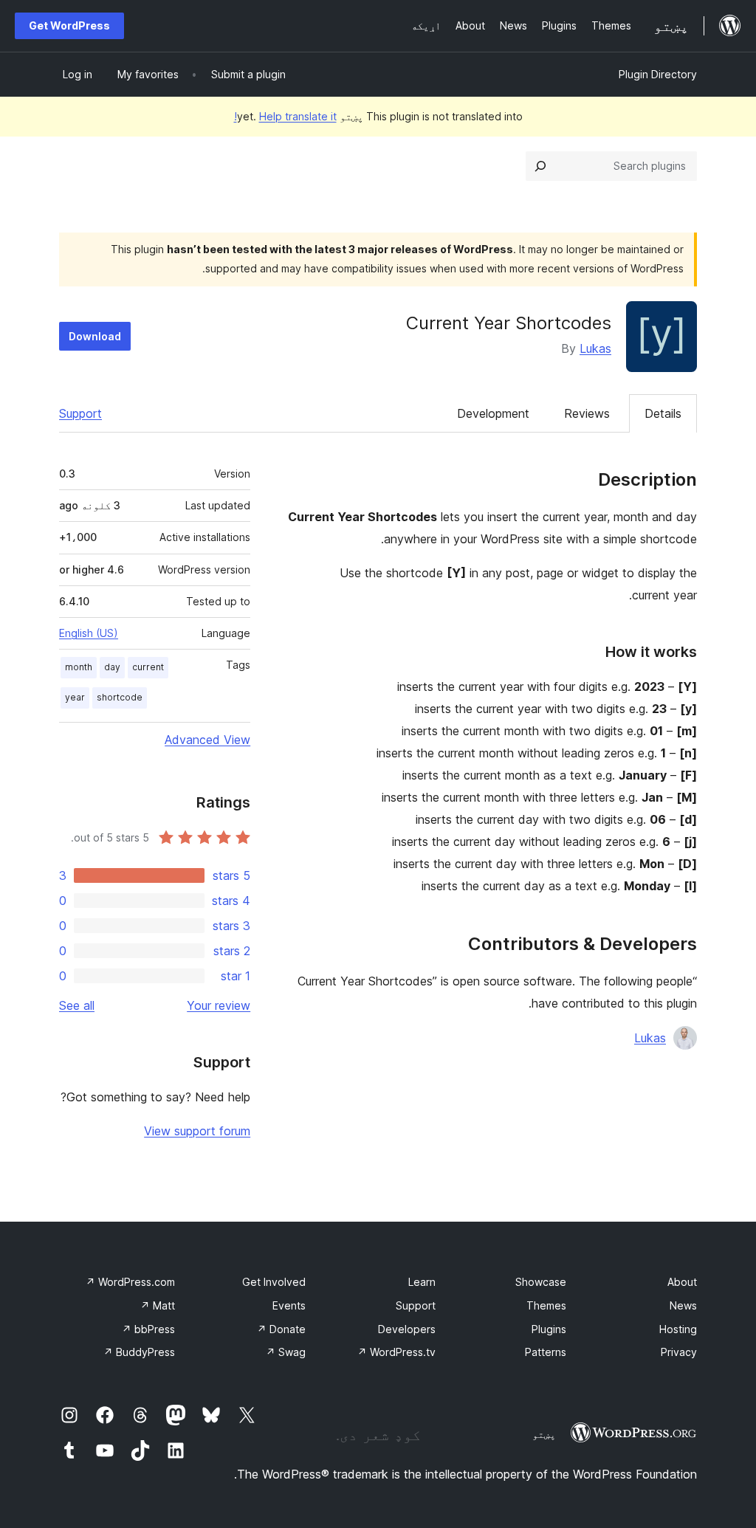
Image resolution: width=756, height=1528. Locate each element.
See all (76, 1005)
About (682, 1282)
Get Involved (274, 1282)
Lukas (595, 348)
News (683, 1305)
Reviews (587, 413)
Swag (286, 1352)
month (78, 666)
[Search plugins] (540, 166)
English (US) (88, 633)
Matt (157, 1305)
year (75, 697)
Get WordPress (69, 25)
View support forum (197, 1130)
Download (95, 336)
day (112, 666)
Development (493, 413)
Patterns (545, 1352)
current (148, 666)
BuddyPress (139, 1352)
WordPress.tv (396, 1352)
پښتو (544, 1434)
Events (289, 1305)
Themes (546, 1305)
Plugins (549, 1329)
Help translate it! (285, 116)
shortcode (119, 697)
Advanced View (207, 739)
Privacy (679, 1352)
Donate (281, 1329)
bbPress (148, 1329)
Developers (407, 1329)
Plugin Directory (658, 74)
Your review (218, 1005)
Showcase (540, 1282)
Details (663, 413)
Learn (422, 1282)
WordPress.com (130, 1282)
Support (80, 413)
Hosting (678, 1329)
